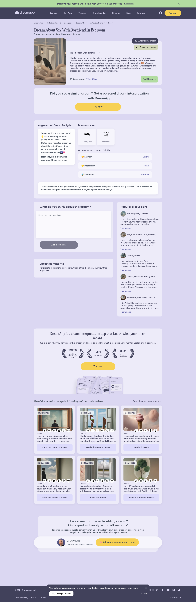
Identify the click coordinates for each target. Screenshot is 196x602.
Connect (129, 3)
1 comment (126, 228)
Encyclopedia (99, 13)
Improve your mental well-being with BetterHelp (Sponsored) (89, 3)
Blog (128, 13)
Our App (68, 13)
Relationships (53, 23)
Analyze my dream (147, 41)
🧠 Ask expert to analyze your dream (117, 542)
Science (53, 13)
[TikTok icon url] (179, 590)
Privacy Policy (21, 597)
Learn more (132, 588)
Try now (173, 13)
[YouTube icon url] (168, 590)
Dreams (116, 13)
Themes (82, 13)
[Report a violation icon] (98, 52)
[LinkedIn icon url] (157, 590)
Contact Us (175, 597)
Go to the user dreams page (146, 401)
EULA (33, 597)
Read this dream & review (54, 447)
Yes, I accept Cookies (61, 593)
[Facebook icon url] (162, 590)
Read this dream (141, 447)
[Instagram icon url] (174, 590)
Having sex (67, 23)
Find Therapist (149, 79)
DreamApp (38, 23)
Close (144, 593)
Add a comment (58, 244)
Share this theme (148, 47)
